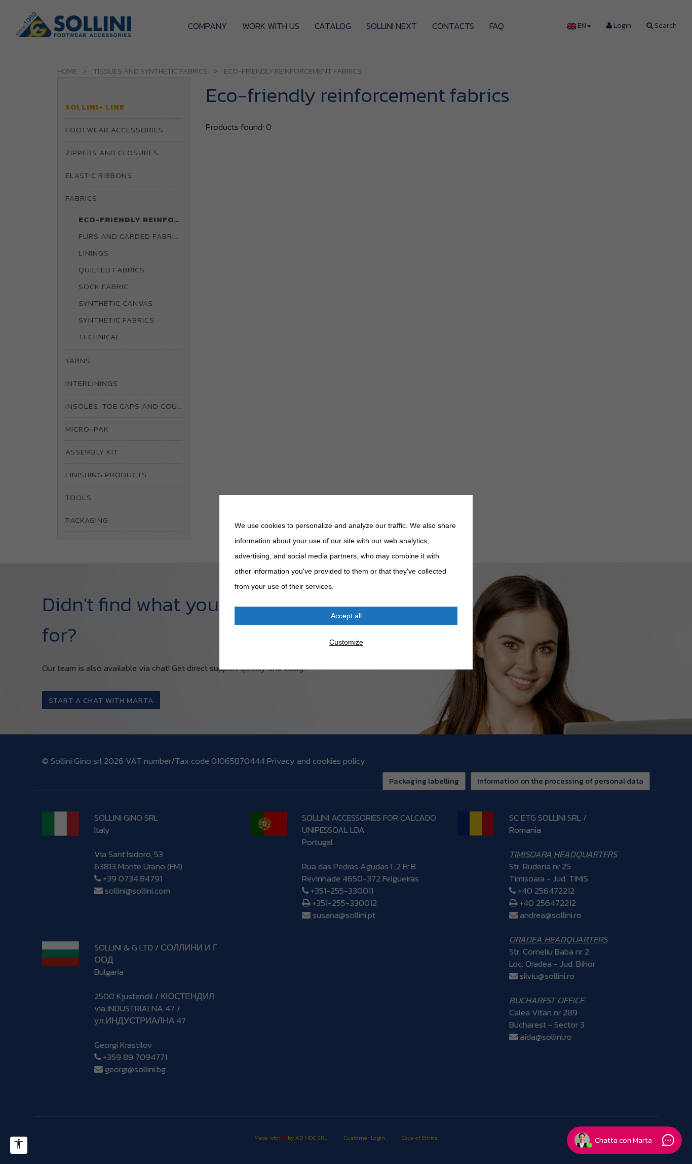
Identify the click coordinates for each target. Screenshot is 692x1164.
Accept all (346, 616)
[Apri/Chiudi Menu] (18, 1145)
